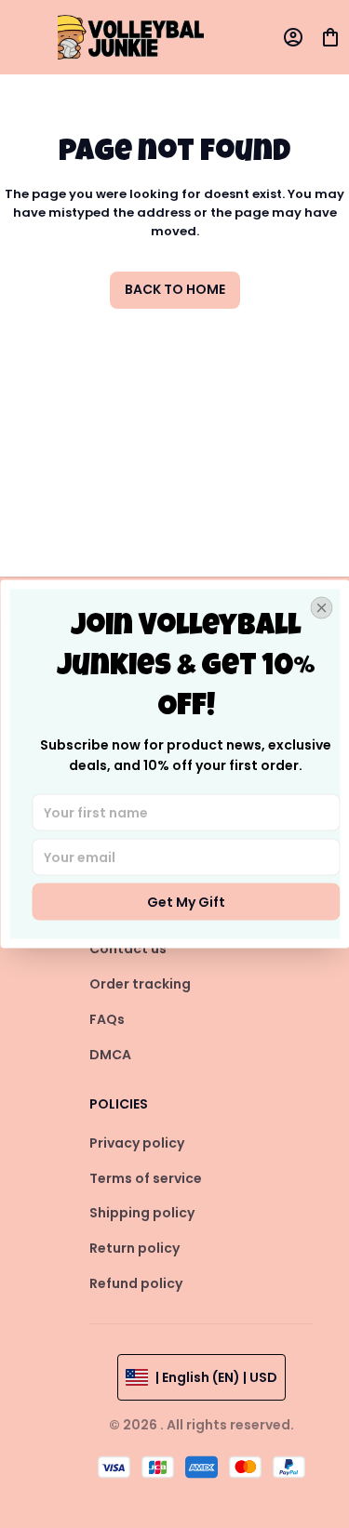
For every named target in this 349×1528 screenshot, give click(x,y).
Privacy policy (136, 1143)
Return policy (134, 1248)
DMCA (110, 1054)
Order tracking (140, 984)
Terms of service (145, 1178)
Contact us (128, 948)
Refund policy (135, 1283)
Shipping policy (142, 1212)
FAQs (107, 1019)
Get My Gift (186, 902)
